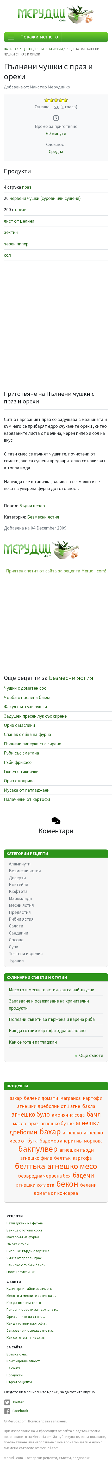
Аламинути (19, 864)
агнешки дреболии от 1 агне (48, 1106)
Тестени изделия (26, 953)
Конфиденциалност (23, 1361)
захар (16, 1098)
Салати (16, 926)
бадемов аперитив (61, 1141)
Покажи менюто (38, 36)
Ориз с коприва (19, 781)
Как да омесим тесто (24, 1302)
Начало (10, 49)
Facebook (20, 1410)
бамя (94, 1114)
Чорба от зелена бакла (27, 697)
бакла (88, 1106)
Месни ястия (21, 905)
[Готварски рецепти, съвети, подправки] (56, 14)
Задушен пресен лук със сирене (35, 716)
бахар (50, 1131)
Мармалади (20, 898)
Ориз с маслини (19, 725)
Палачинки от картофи (27, 799)
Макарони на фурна (23, 1237)
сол (7, 255)
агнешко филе (36, 1158)
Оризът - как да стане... (26, 1316)
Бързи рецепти (19, 1382)
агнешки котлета (35, 1185)
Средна (56, 151)
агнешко (72, 1132)
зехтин (11, 232)
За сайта (14, 1368)
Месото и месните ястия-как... (31, 1295)
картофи (92, 1098)
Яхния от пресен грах (24, 1258)
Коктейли (18, 884)
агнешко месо (72, 1166)
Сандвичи (18, 933)
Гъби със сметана (21, 753)
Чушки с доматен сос (25, 688)
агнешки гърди (77, 1150)
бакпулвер (38, 1149)
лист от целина (19, 221)
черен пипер (16, 244)
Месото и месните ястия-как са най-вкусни (51, 990)
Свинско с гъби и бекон (26, 1265)
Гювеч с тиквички (21, 771)
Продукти (15, 1375)
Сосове (16, 940)
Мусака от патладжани (26, 790)
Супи (13, 947)
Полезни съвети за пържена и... (33, 1309)
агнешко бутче (57, 1123)
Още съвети (91, 1055)
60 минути (56, 133)
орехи (21, 209)
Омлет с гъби (18, 1244)
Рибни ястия (21, 919)
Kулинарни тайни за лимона (30, 1288)
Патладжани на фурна (25, 1223)
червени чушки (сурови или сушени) (45, 198)
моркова (93, 1141)
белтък (62, 1158)
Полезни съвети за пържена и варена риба (52, 1019)
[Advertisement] (56, 323)
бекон (67, 1184)
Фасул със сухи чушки (25, 707)
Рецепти (26, 49)
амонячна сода (68, 1115)
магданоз (70, 1098)
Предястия (20, 912)
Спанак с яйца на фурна (27, 734)
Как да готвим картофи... (27, 1323)
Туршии (16, 960)
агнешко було (30, 1114)
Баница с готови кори (24, 1230)
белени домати (41, 1098)
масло (19, 1123)
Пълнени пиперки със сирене (32, 744)
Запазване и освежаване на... (30, 1330)
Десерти (17, 878)
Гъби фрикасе (18, 762)
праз (27, 187)
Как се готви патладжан (33, 1042)
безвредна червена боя (44, 1176)
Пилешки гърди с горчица (28, 1250)
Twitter (18, 1402)
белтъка (30, 1166)
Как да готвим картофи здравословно (47, 1030)
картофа (82, 1158)
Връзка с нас (17, 1354)
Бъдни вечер (32, 506)
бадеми (83, 1175)
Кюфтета (18, 891)
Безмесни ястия (49, 49)
